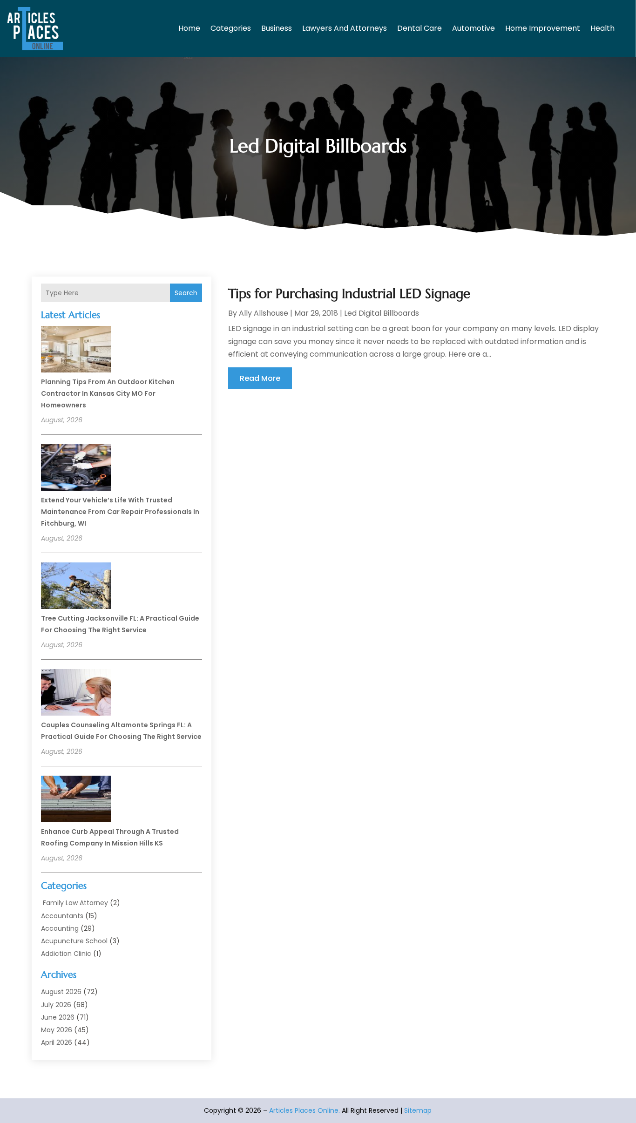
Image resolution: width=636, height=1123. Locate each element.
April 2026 (56, 1042)
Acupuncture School (74, 941)
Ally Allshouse (263, 313)
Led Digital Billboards (381, 313)
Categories (230, 28)
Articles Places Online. (304, 1110)
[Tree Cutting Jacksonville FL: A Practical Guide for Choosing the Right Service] (76, 587)
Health (602, 28)
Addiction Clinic (66, 953)
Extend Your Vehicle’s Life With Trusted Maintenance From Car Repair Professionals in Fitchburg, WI (120, 511)
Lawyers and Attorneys (344, 28)
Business (276, 28)
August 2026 (61, 991)
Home (189, 28)
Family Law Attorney (74, 902)
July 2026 (56, 1004)
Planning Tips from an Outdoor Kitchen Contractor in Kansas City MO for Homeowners (108, 393)
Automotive (473, 28)
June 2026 (57, 1017)
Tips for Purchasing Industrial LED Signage (349, 293)
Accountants (62, 915)
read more (260, 378)
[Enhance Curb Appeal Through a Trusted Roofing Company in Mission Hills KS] (76, 800)
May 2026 (56, 1030)
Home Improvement (542, 28)
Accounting (60, 928)
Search (186, 293)
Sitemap (418, 1110)
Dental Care (419, 28)
